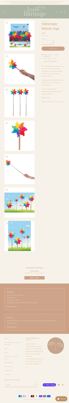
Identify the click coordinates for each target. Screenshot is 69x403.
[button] (4, 12)
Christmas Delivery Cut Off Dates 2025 (12, 343)
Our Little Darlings (31, 399)
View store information (50, 61)
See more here (11, 306)
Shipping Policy (9, 362)
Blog (5, 348)
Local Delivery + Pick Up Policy (11, 357)
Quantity (44, 38)
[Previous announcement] (3, 2)
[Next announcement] (65, 2)
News (6, 352)
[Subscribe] (34, 385)
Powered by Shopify (40, 399)
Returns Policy (8, 366)
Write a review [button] (34, 278)
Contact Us (7, 374)
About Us (7, 338)
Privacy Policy (8, 370)
